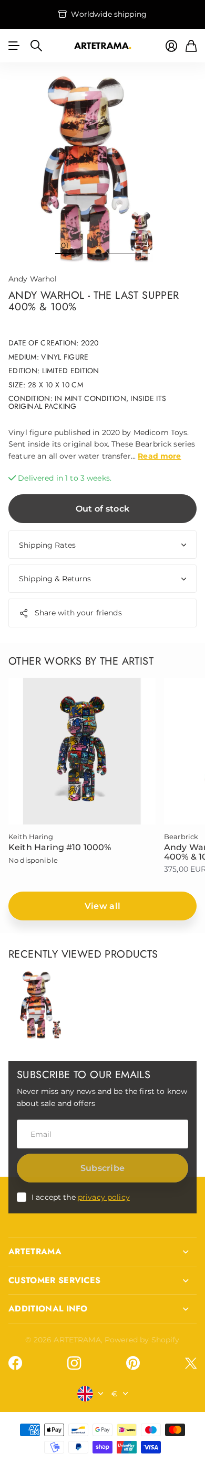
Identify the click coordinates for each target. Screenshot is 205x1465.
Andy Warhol (32, 279)
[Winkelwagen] (191, 46)
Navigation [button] (14, 45)
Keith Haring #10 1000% (59, 847)
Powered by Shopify (142, 1339)
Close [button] (102, 1251)
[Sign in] (171, 46)
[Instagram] (74, 1363)
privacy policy (104, 1197)
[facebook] (15, 1363)
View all (103, 906)
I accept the (81, 1197)
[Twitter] (191, 1363)
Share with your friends (78, 612)
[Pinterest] (133, 1363)
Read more (159, 456)
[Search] (36, 45)
